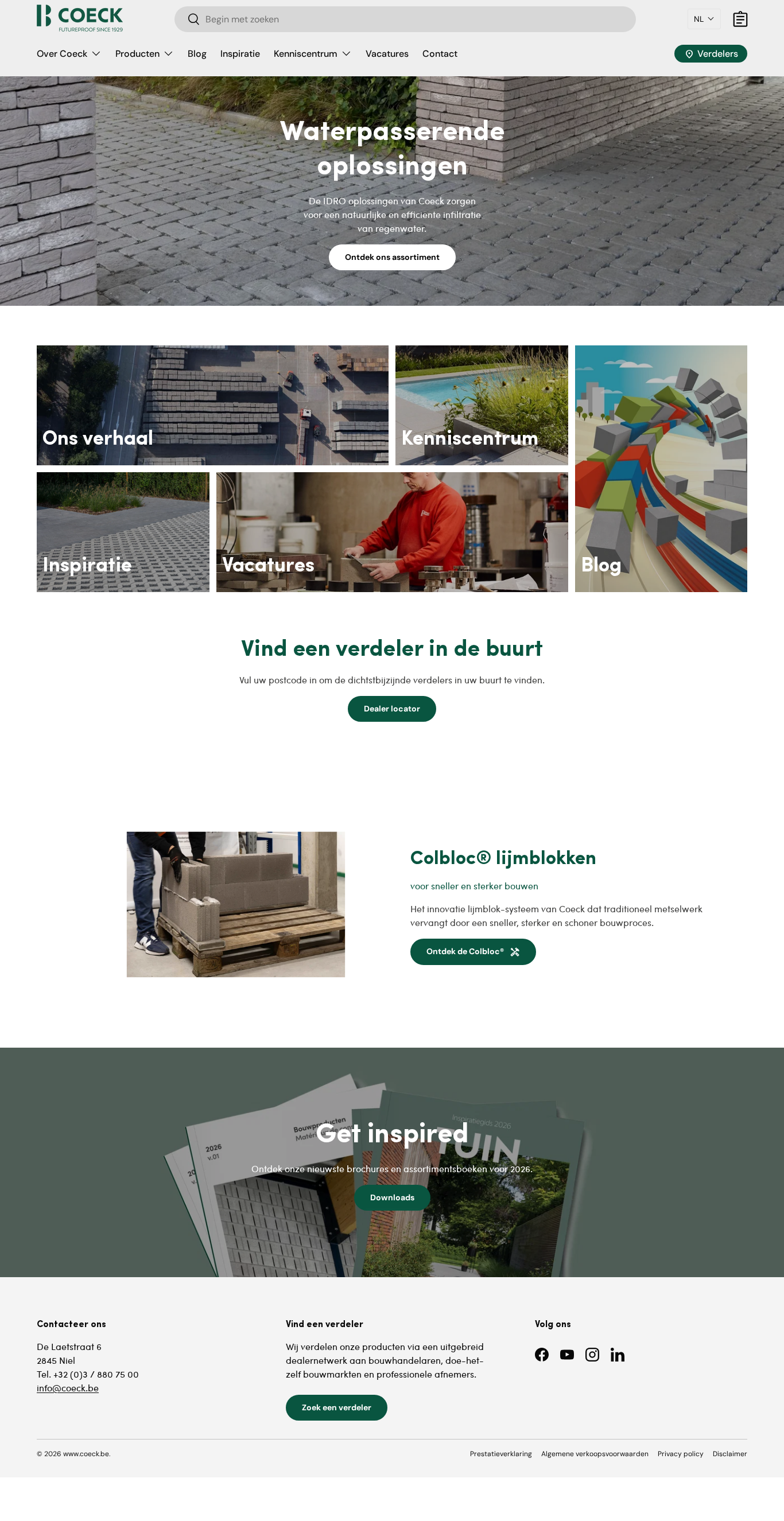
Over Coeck (62, 54)
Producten (137, 54)
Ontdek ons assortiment (392, 257)
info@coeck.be (68, 1388)
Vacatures (387, 54)
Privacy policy (681, 1453)
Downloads (392, 1197)
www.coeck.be (86, 1453)
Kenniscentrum (305, 54)
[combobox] (405, 19)
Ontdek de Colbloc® (473, 951)
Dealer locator (392, 708)
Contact (439, 54)
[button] (704, 19)
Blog (197, 54)
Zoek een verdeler (336, 1407)
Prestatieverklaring (501, 1453)
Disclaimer (730, 1453)
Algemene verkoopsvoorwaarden (595, 1453)
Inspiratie (240, 54)
